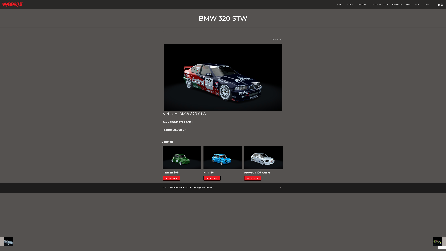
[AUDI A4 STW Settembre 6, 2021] (6, 241)
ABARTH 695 (171, 172)
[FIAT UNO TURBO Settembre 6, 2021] (439, 241)
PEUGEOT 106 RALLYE (257, 172)
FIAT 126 (208, 172)
